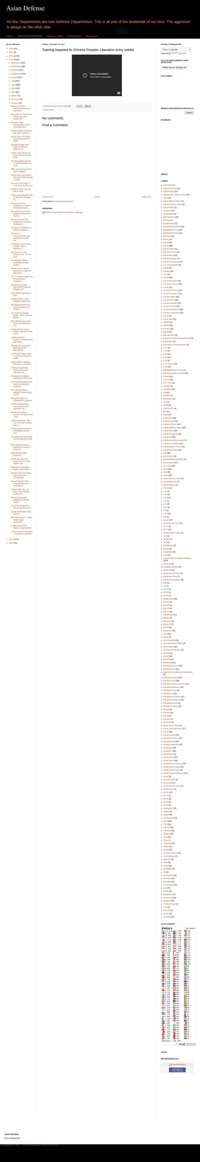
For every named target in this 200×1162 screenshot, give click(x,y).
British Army (168, 255)
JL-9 (165, 536)
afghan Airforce (169, 188)
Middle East (168, 599)
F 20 (165, 351)
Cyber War (167, 319)
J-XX (165, 513)
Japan (166, 520)
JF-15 (165, 526)
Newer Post (48, 197)
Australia (167, 211)
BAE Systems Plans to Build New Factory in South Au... (21, 447)
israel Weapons (170, 482)
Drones (166, 329)
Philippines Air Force (172, 697)
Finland (166, 376)
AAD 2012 (167, 185)
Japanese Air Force (171, 523)
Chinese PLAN (169, 306)
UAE (165, 862)
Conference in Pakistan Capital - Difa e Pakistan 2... (21, 246)
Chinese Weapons (171, 309)
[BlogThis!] (80, 106)
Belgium (166, 236)
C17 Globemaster (170, 265)
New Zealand (169, 640)
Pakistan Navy (169, 681)
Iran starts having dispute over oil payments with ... (21, 439)
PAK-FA (166, 659)
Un (164, 872)
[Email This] (77, 106)
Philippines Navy (170, 706)
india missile (168, 421)
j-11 (164, 501)
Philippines (168, 694)
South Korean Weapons (173, 773)
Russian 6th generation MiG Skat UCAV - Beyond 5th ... (21, 348)
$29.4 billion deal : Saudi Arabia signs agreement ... (21, 519)
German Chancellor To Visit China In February (22, 184)
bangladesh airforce (171, 227)
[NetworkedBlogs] (177, 1064)
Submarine (168, 808)
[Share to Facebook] (86, 106)
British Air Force (170, 252)
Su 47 (165, 795)
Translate (182, 53)
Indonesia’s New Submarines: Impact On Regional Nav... (20, 205)
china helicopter (170, 281)
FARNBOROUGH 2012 (173, 370)
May (13, 88)
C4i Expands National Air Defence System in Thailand (21, 384)
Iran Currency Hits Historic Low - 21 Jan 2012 (21, 254)
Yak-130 (166, 910)
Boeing (166, 239)
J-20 (165, 507)
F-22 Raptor (168, 364)
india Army (167, 418)
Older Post (146, 197)
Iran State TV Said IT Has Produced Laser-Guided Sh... (21, 116)
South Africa (168, 757)
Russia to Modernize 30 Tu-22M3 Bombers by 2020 (21, 163)
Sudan (166, 811)
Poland (166, 713)
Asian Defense (25, 7)
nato (165, 634)
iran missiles (168, 463)
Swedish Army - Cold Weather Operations (20, 300)
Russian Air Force (170, 738)
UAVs (165, 866)
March (14, 96)
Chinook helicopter (171, 313)
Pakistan (167, 663)
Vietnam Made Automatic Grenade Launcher (21, 132)
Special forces (169, 780)
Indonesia (167, 437)
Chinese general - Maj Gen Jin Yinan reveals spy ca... (21, 422)
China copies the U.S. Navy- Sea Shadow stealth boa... (20, 491)
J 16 (165, 494)
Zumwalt (166, 917)
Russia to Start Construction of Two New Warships (20, 125)
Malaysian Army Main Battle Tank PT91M (20, 468)
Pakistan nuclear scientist (174, 684)
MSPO (166, 627)
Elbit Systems (169, 335)
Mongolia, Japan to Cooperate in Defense (21, 399)
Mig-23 (166, 605)
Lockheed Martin (170, 567)
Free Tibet (167, 383)
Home (10, 36)
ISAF (165, 472)
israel (165, 475)
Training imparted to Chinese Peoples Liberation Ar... (19, 370)
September (16, 74)
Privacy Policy (74, 36)
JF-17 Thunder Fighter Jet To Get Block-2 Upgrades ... (22, 279)
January (15, 103)
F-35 (165, 367)
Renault (166, 719)
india (165, 415)
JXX (165, 542)
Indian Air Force (170, 424)
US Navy (167, 882)
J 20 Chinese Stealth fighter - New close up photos (21, 315)
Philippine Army (170, 690)
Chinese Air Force (170, 290)
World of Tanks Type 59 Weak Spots (21, 190)
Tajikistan (167, 831)
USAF (165, 891)
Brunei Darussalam (171, 262)
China (165, 278)
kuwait (166, 549)
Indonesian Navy (170, 450)
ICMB (165, 405)
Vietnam (166, 901)
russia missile (169, 735)
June (13, 85)
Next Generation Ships (172, 643)
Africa (165, 198)
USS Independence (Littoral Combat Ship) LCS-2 (21, 392)
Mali (165, 583)
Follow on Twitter (55, 36)
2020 (11, 49)
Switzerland (168, 818)
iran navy (167, 466)
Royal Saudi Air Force (172, 729)
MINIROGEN (168, 615)
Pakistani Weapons (171, 687)
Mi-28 (165, 592)
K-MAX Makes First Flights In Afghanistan (21, 527)
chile (165, 274)
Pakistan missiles (170, 678)
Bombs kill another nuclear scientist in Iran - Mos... (22, 414)
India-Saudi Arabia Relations (19, 454)
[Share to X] (83, 106)
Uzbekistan (168, 894)
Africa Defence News (172, 201)
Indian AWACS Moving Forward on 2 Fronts (20, 363)
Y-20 (165, 907)
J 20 (165, 498)
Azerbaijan (167, 214)
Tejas (165, 840)
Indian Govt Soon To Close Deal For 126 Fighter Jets (20, 461)
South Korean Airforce (172, 764)
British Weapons (170, 258)
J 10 (165, 491)
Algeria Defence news (172, 204)
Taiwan (166, 827)
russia (165, 732)
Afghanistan (168, 191)
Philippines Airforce (171, 700)
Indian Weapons (170, 434)
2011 (11, 539)
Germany (167, 389)
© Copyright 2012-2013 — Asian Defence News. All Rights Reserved (29, 1145)
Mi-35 (165, 596)
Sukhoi (166, 815)
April (13, 92)
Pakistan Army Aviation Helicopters (178, 672)
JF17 (165, 529)
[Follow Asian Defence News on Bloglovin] (174, 69)
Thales (166, 846)
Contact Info (92, 36)
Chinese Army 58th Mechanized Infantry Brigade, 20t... (20, 287)
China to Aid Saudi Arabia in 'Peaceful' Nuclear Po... (22, 197)
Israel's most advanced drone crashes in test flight (21, 155)
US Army (167, 878)
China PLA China (170, 284)
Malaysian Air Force (171, 573)
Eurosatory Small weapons (174, 345)
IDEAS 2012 (168, 408)
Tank (165, 837)
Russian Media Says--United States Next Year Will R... (20, 483)
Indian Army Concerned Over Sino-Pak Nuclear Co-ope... (22, 177)
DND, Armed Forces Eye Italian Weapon (21, 170)
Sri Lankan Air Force (171, 786)
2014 (11, 52)
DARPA (166, 322)
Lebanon (167, 564)
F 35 (165, 354)
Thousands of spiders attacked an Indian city (21, 377)
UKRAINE (167, 869)
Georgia (166, 386)
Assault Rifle (168, 207)
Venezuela (167, 898)
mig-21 (166, 602)
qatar (165, 716)
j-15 (165, 504)
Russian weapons (171, 744)
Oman (165, 656)
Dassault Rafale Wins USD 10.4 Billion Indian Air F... (20, 147)
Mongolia (167, 621)
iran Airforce (168, 456)
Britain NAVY (168, 249)
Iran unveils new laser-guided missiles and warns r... (20, 213)
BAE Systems (169, 217)
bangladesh (168, 223)
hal (164, 392)
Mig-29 (166, 608)
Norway (166, 653)
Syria (165, 821)
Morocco (167, 624)
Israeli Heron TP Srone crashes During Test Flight (20, 139)
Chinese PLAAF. (170, 303)
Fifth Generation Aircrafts (173, 373)
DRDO (166, 325)
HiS (164, 402)
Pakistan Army (169, 669)
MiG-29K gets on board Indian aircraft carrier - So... (21, 323)
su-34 (165, 802)
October (14, 70)
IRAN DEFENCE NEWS (173, 459)
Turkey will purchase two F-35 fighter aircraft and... (21, 431)
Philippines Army (170, 703)
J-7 (164, 510)
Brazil (165, 242)
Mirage (166, 618)
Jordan (166, 539)
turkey (165, 850)
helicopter (167, 399)
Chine (51, 110)
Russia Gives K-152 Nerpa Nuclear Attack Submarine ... (21, 221)
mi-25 (165, 589)
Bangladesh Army (170, 230)
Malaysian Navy (170, 576)
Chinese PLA (169, 300)
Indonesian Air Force (172, 447)
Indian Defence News (172, 427)
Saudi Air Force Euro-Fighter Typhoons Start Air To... (21, 331)
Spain (165, 776)
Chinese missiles (170, 293)
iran (165, 453)
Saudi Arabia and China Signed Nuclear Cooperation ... (21, 475)
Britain (166, 246)
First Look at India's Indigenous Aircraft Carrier (20, 500)
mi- (164, 586)
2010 (11, 543)
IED (164, 412)
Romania (167, 722)
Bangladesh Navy (170, 233)
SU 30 (166, 792)
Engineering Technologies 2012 (176, 338)
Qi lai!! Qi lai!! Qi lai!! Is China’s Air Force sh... (21, 507)
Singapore (167, 751)
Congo (166, 316)
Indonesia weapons (171, 443)
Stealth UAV (168, 789)
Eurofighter (168, 341)
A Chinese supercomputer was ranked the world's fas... (20, 237)
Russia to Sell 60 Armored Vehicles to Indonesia (20, 108)
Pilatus (166, 709)
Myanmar (167, 631)
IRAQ (165, 469)
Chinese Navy (169, 297)
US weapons (168, 885)
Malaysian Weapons (172, 580)
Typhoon (167, 859)
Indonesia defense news (173, 440)
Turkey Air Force (170, 853)
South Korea (168, 760)
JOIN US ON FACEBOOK (29, 36)
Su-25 (165, 799)
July (13, 81)
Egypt (165, 332)
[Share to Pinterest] (89, 106)
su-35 (165, 805)
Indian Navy (168, 431)
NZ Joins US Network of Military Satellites (21, 229)
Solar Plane (168, 754)
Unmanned (168, 875)
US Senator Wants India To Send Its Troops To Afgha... (21, 356)
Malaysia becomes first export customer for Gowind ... (20, 307)
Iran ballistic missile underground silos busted (20, 262)
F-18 (165, 361)
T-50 (165, 824)
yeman (166, 914)
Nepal (165, 637)
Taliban (166, 834)
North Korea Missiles (172, 650)
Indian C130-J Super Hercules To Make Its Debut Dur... (21, 270)
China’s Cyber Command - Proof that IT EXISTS (21, 532)
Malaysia (167, 570)
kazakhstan (168, 545)
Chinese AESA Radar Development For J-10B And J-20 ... (20, 406)
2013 (11, 56)
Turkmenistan (169, 856)
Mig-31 (166, 612)
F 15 (165, 348)
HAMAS (166, 396)
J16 (164, 517)
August (14, 77)
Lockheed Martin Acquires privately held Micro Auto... (22, 339)
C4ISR (166, 268)
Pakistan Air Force (171, 666)
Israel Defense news (172, 478)
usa (164, 888)
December (16, 63)
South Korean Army (171, 767)
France (166, 380)
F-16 (165, 357)
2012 (11, 59)
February (15, 99)
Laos (165, 555)
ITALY (165, 488)
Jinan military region (171, 533)
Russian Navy (169, 741)
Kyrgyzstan (168, 552)
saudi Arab (167, 748)
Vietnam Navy (169, 904)
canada (166, 271)
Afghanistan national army (174, 195)
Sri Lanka (167, 783)
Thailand (167, 843)
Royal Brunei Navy (171, 725)
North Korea (168, 647)
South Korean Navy (171, 770)
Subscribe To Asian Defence (177, 1070)
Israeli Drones (169, 485)
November (16, 66)
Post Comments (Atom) (63, 201)
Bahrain (166, 220)
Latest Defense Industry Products (177, 558)
